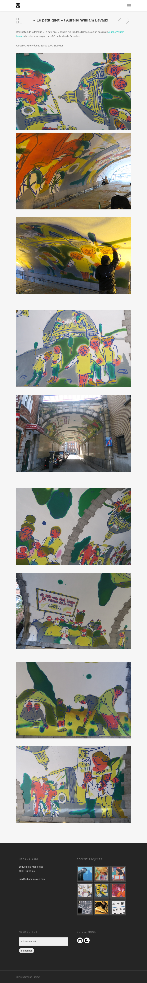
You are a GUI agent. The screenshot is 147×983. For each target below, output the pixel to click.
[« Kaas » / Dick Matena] (85, 907)
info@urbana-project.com (32, 879)
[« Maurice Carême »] (85, 874)
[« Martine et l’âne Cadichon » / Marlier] (102, 874)
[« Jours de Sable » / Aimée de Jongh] (102, 907)
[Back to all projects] (19, 21)
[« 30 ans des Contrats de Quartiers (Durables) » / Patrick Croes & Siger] (118, 874)
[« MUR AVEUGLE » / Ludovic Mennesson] (118, 907)
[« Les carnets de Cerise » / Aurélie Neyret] (118, 891)
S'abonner (26, 950)
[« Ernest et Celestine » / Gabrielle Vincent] (85, 891)
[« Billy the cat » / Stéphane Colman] (102, 891)
